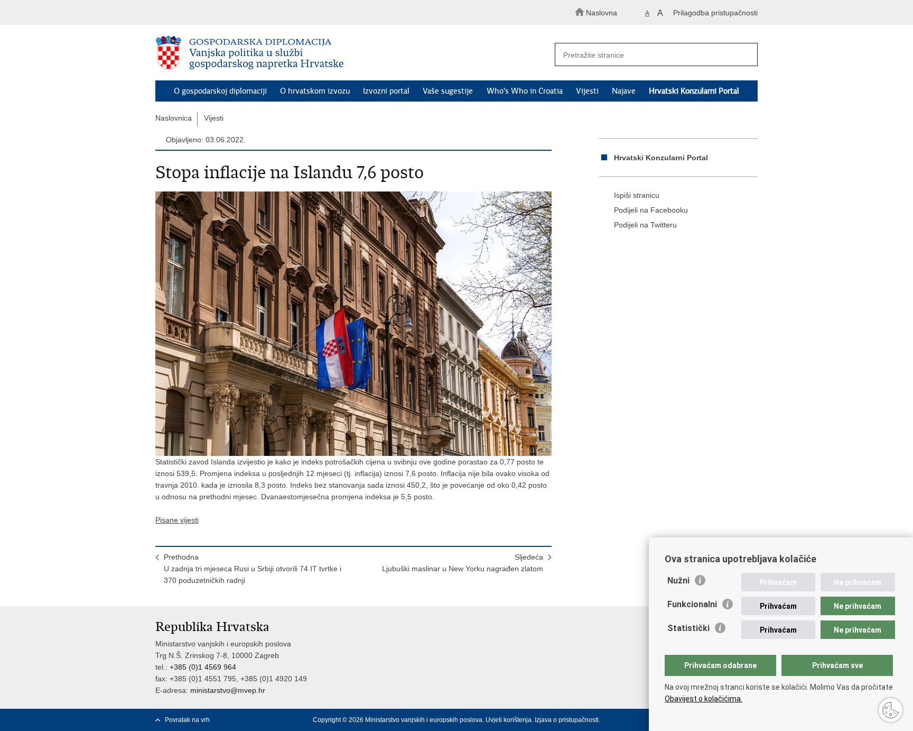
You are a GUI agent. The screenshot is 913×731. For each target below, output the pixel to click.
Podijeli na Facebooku (651, 210)
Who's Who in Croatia (525, 91)
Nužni (678, 580)
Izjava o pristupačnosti (567, 720)
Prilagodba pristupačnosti (715, 12)
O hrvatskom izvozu (315, 91)
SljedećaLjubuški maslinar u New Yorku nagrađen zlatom (462, 563)
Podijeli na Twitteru (645, 225)
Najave (624, 91)
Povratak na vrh (187, 720)
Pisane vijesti (177, 520)
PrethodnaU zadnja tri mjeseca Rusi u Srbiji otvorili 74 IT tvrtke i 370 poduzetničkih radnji (252, 568)
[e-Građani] (200, 12)
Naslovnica (173, 118)
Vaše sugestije (448, 91)
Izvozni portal (386, 91)
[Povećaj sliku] (353, 323)
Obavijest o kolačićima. (703, 699)
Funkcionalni (692, 604)
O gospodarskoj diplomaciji (220, 91)
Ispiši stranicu (636, 195)
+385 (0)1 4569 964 (203, 667)
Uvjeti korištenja (509, 720)
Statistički (688, 628)
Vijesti (587, 91)
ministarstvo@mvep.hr (227, 690)
